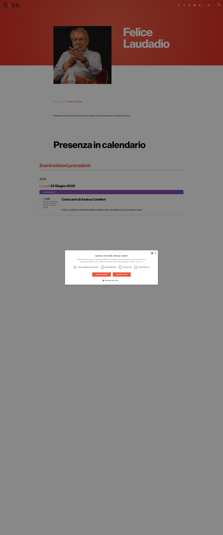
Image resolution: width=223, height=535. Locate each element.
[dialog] (111, 267)
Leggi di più (139, 262)
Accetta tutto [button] (101, 274)
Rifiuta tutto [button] (121, 274)
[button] (111, 280)
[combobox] (152, 253)
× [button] (155, 253)
